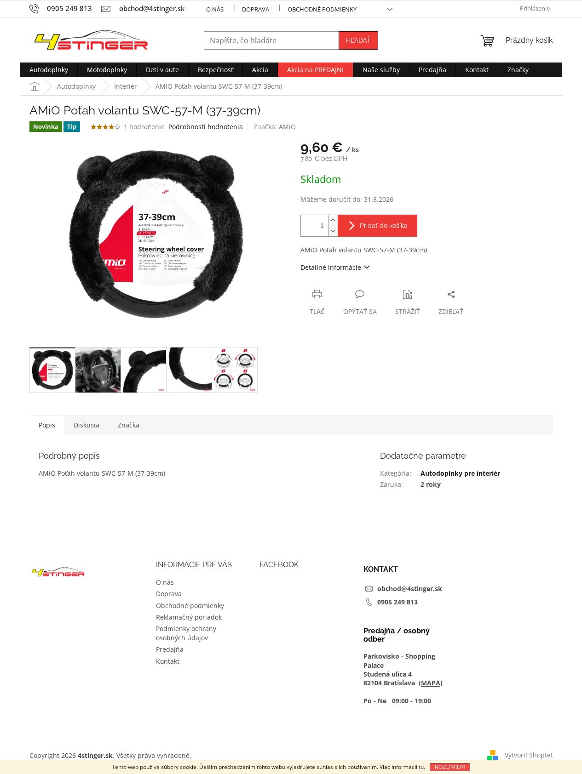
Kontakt (167, 661)
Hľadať (358, 40)
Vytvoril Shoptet (529, 754)
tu (421, 767)
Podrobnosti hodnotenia (205, 126)
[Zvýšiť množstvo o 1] (333, 220)
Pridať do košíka (384, 225)
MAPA (430, 682)
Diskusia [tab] (86, 425)
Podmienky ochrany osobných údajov (186, 633)
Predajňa (170, 649)
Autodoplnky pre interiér (460, 473)
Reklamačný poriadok (189, 617)
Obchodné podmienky (322, 9)
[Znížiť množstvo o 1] (333, 231)
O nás (215, 9)
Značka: (275, 126)
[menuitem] (48, 70)
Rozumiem (450, 767)
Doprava (255, 9)
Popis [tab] (47, 425)
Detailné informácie (330, 267)
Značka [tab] (128, 425)
